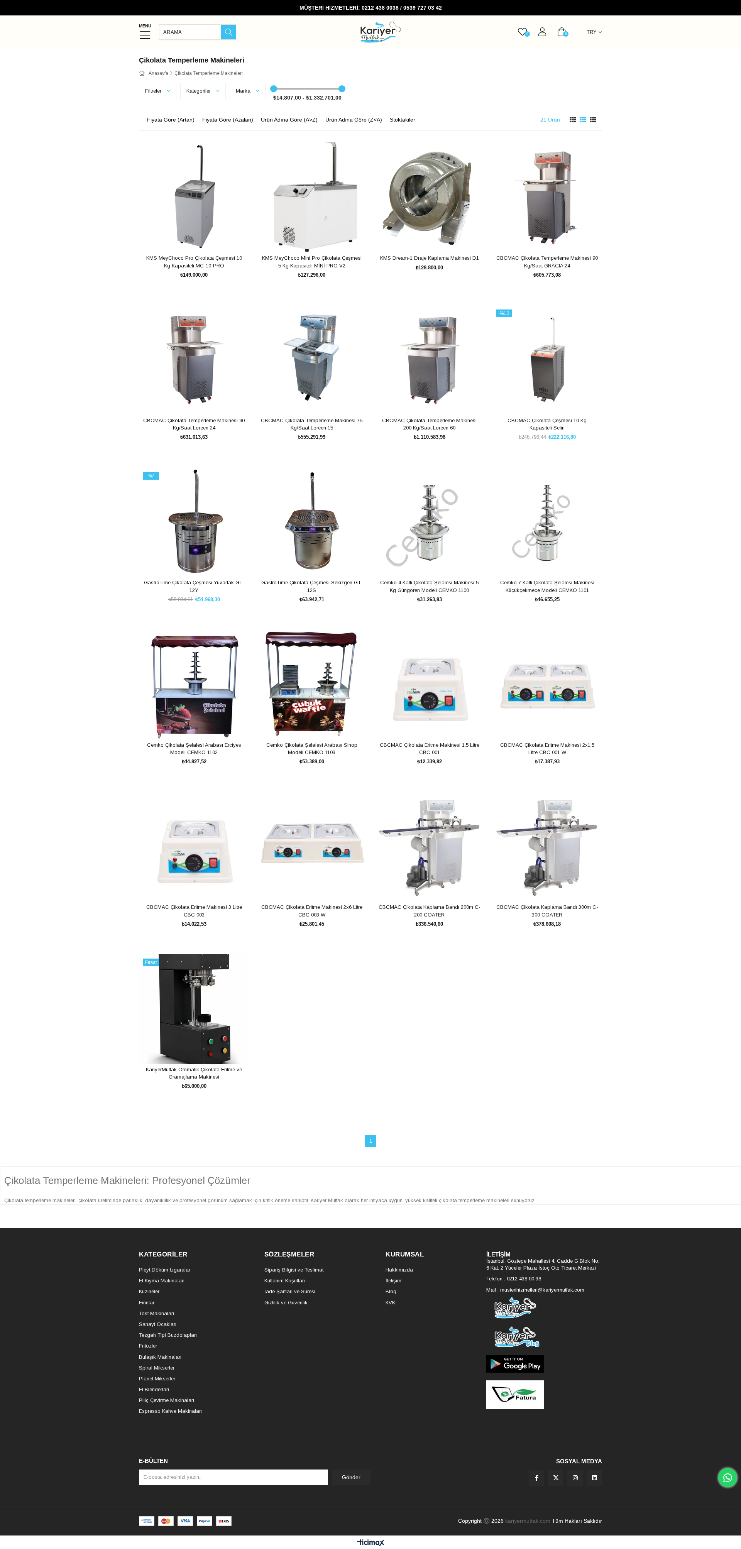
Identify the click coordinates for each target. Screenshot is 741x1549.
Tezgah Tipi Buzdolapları (168, 1335)
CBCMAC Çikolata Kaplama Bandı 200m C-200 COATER (429, 911)
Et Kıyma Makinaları (161, 1281)
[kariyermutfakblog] (544, 1337)
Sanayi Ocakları (157, 1324)
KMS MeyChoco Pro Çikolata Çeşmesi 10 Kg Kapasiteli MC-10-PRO (194, 262)
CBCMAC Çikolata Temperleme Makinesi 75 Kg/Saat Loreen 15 (311, 424)
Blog (391, 1291)
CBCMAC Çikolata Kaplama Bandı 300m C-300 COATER (547, 911)
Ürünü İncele (203, 238)
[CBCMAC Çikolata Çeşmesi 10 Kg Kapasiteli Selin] (547, 360)
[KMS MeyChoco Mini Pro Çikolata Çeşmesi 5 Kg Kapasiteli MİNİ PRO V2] (312, 197)
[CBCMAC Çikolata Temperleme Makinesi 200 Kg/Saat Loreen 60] (429, 360)
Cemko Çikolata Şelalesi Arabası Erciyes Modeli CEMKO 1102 (194, 749)
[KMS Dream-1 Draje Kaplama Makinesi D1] (429, 197)
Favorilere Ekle (185, 238)
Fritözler (148, 1346)
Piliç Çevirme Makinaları (166, 1400)
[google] (544, 1364)
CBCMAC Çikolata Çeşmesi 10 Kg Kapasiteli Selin (547, 424)
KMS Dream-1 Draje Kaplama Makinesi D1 (429, 258)
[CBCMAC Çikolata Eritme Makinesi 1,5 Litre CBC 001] (429, 684)
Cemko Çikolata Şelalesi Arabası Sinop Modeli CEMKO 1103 (311, 749)
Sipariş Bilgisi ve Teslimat (293, 1270)
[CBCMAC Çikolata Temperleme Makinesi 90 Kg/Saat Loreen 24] (194, 360)
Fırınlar (146, 1302)
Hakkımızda (399, 1270)
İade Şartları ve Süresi (289, 1291)
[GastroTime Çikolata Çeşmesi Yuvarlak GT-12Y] (194, 522)
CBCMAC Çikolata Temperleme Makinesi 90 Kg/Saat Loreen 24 (194, 424)
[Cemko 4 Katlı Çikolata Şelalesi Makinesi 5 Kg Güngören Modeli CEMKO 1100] (429, 522)
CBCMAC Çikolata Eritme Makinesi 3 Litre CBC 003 (194, 911)
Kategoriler (199, 91)
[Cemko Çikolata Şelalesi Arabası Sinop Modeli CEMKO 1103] (312, 684)
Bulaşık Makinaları (160, 1357)
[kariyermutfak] (544, 1308)
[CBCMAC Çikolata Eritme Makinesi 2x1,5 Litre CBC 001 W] (547, 684)
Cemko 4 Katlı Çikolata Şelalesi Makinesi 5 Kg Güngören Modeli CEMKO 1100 (429, 586)
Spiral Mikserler (156, 1368)
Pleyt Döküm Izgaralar (164, 1270)
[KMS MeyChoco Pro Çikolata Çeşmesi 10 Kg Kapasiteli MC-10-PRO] (194, 197)
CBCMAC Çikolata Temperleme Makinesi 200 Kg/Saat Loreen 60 (429, 424)
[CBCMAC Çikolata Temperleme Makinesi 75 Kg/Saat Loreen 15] (312, 360)
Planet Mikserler (157, 1379)
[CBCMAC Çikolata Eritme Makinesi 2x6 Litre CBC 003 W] (312, 846)
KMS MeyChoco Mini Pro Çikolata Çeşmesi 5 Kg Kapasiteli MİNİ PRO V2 (312, 262)
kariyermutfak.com (527, 1521)
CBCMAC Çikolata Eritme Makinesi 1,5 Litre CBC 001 (429, 749)
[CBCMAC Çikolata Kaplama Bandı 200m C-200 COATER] (429, 846)
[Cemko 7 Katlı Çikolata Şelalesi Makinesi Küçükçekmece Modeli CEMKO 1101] (547, 522)
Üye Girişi (542, 32)
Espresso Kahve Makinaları (170, 1411)
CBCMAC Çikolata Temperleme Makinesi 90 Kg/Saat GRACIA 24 (547, 262)
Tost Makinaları (156, 1313)
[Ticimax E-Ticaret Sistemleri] (370, 1543)
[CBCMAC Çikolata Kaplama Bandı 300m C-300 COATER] (547, 846)
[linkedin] (594, 1478)
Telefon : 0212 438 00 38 (513, 1279)
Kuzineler (149, 1291)
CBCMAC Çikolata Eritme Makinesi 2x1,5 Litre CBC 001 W (547, 749)
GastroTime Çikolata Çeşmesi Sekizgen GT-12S (311, 586)
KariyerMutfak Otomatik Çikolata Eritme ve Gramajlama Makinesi (194, 1073)
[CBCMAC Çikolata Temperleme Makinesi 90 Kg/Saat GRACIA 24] (547, 197)
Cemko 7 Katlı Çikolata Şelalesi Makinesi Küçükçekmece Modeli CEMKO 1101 (547, 586)
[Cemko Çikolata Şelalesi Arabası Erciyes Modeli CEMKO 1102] (194, 684)
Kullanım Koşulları (284, 1281)
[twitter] (555, 1478)
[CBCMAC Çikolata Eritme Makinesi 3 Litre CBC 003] (194, 846)
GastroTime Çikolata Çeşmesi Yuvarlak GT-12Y (194, 586)
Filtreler (154, 91)
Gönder (351, 1477)
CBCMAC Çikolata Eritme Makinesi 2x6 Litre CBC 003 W (311, 911)
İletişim (393, 1281)
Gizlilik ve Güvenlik (286, 1302)
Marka (244, 91)
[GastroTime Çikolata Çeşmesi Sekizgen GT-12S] (312, 522)
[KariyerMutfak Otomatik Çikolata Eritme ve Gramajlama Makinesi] (194, 1009)
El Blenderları (154, 1389)
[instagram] (575, 1478)
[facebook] (536, 1478)
